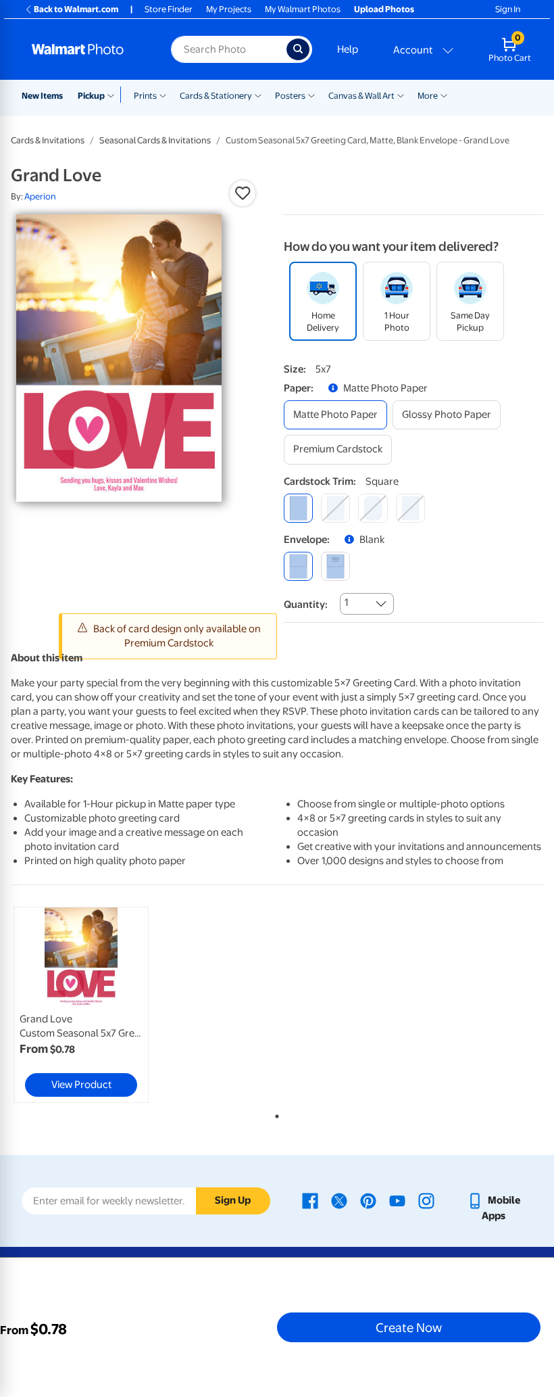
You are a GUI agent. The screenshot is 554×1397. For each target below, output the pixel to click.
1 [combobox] (346, 602)
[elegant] (372, 508)
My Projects (228, 9)
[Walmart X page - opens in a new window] (339, 1200)
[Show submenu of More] (444, 95)
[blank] (298, 566)
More (428, 96)
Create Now (409, 1327)
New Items (42, 96)
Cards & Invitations (47, 140)
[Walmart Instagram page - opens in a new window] (426, 1200)
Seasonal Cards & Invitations (155, 140)
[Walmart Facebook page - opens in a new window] (310, 1200)
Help (347, 49)
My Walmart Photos (303, 9)
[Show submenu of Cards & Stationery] (258, 95)
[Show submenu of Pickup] (114, 95)
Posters (290, 96)
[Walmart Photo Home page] (86, 49)
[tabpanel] (99, 1005)
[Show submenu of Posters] (311, 95)
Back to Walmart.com (76, 9)
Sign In (507, 9)
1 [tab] (274, 1113)
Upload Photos (384, 9)
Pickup (91, 96)
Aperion (40, 196)
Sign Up (233, 1200)
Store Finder (169, 9)
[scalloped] (410, 508)
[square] (298, 508)
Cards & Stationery (216, 96)
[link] (81, 1004)
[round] (335, 508)
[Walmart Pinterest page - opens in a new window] (368, 1200)
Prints (145, 96)
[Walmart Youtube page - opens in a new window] (397, 1200)
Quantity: (306, 604)
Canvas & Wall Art (361, 96)
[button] (242, 193)
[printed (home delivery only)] (335, 566)
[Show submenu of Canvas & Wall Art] (401, 95)
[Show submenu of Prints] (163, 95)
